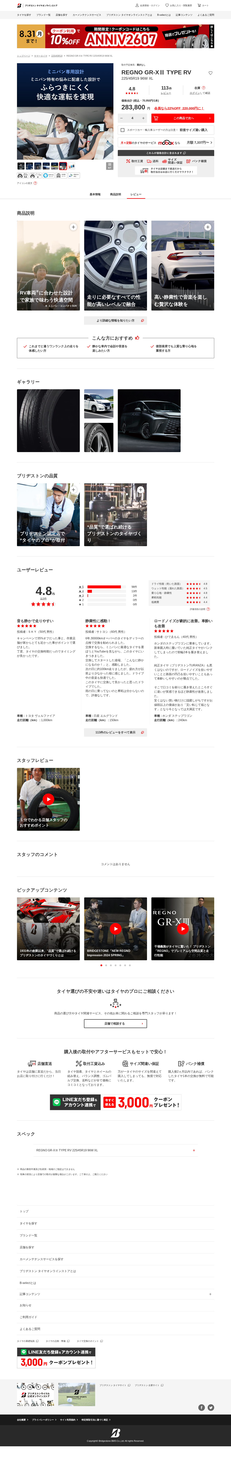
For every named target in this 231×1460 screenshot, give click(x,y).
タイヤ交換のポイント (88, 1341)
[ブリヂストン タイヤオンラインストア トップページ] (37, 5)
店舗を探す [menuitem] (62, 15)
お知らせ (25, 1305)
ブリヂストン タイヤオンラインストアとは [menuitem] (129, 15)
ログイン (195, 93)
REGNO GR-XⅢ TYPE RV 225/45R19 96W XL (67, 1150)
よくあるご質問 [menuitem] (206, 15)
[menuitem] (87, 15)
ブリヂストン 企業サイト (147, 1385)
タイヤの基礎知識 (26, 1341)
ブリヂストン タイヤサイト (113, 1385)
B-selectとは (28, 1282)
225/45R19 (56, 56)
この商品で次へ (183, 118)
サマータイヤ (40, 56)
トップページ (23, 56)
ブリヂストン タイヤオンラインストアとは (48, 1271)
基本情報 (95, 194)
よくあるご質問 (30, 1328)
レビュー (166, 93)
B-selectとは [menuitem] (164, 15)
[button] (101, 965)
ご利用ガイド (28, 1317)
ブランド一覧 (28, 1235)
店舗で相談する (114, 1023)
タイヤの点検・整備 (56, 1341)
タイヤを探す (24, 15)
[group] (21, 166)
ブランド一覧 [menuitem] (43, 15)
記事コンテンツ (30, 1294)
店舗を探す (27, 1247)
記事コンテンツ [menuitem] (184, 15)
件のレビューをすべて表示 (115, 732)
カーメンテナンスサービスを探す (42, 1259)
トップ (24, 1211)
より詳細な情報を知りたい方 (116, 320)
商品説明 (115, 194)
